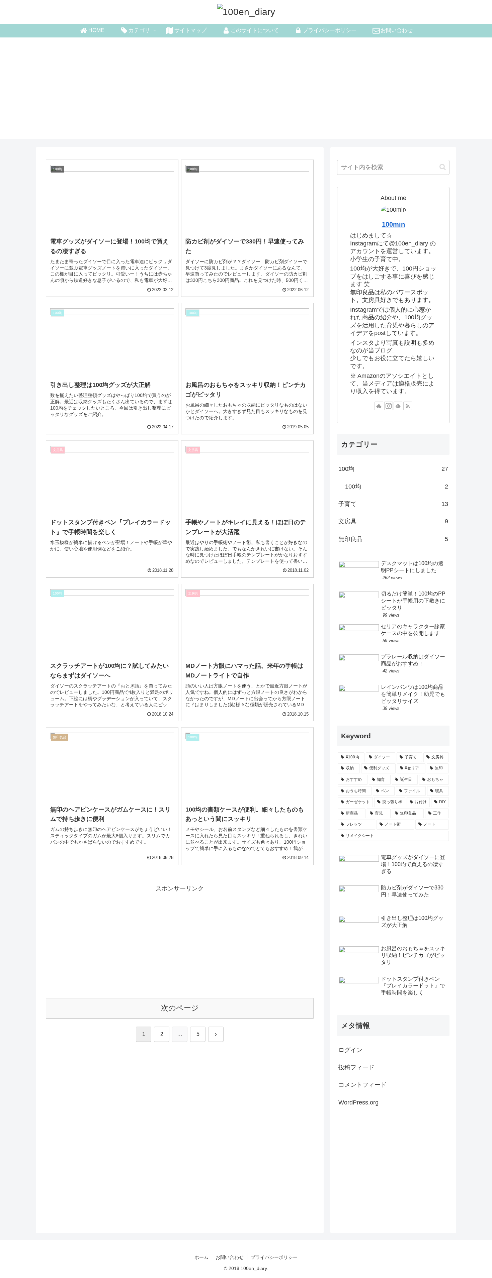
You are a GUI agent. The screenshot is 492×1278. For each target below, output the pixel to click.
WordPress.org (358, 1102)
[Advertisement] (246, 92)
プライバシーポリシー (274, 1257)
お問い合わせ (230, 1257)
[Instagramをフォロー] (388, 406)
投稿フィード (356, 1067)
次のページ (180, 1008)
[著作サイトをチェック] (379, 406)
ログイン (350, 1050)
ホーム (201, 1257)
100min (393, 224)
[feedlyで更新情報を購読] (398, 406)
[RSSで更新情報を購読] (407, 406)
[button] (442, 167)
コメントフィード (362, 1084)
